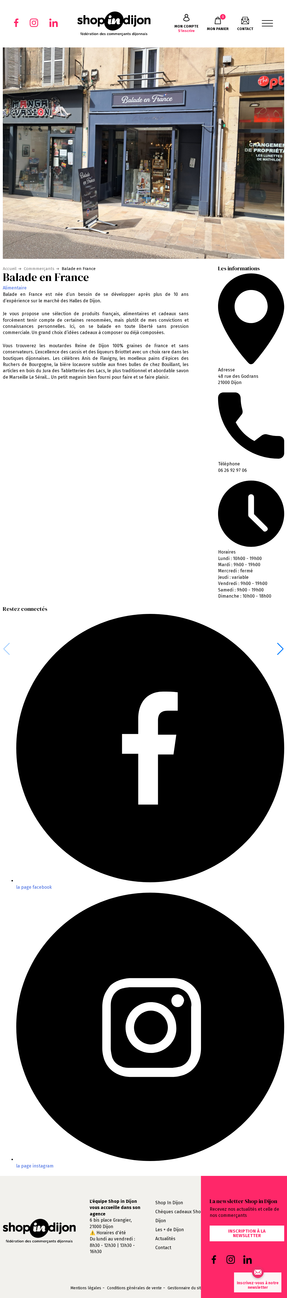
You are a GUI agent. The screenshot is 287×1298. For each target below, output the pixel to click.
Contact (163, 1247)
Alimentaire (15, 288)
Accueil (10, 268)
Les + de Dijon (169, 1229)
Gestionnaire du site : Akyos (192, 1288)
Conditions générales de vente (134, 1288)
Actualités (165, 1238)
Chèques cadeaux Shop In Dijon (182, 1216)
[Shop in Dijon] (114, 23)
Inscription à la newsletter (246, 1233)
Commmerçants (39, 268)
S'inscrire (186, 28)
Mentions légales (85, 1288)
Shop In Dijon (169, 1202)
